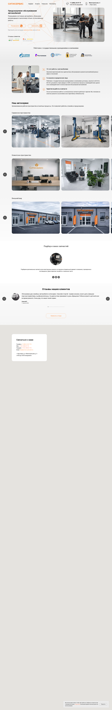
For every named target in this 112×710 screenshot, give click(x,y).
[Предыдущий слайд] (5, 131)
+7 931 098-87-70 (24, 346)
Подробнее (77, 704)
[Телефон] (53, 277)
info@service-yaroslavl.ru (26, 350)
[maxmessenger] (56, 277)
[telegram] (59, 277)
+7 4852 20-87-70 (26, 344)
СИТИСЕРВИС (15, 4)
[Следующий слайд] (107, 131)
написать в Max (28, 30)
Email (38, 30)
